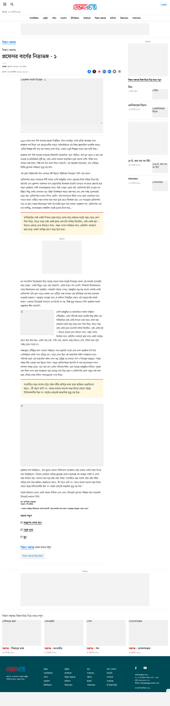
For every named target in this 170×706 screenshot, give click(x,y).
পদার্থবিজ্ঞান (34, 18)
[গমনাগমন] (160, 186)
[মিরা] (160, 94)
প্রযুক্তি (45, 18)
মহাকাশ (64, 18)
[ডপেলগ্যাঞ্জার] (148, 633)
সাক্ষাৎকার (136, 18)
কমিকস (113, 18)
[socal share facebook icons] (89, 73)
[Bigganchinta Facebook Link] (136, 668)
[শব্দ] (106, 633)
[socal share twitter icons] (94, 73)
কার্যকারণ (87, 18)
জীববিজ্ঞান (75, 18)
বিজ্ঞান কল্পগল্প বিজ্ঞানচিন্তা (33, 556)
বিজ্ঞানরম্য (124, 18)
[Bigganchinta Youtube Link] (145, 668)
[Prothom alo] (85, 9)
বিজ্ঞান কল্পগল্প (100, 18)
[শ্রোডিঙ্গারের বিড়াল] (160, 112)
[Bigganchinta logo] (15, 671)
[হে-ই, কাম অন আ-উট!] (160, 168)
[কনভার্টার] (63, 633)
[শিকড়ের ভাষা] (21, 633)
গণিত (54, 18)
